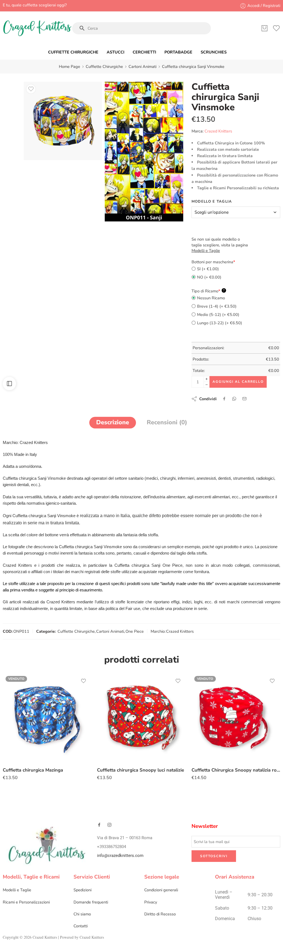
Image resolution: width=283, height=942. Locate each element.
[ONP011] (144, 151)
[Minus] (206, 385)
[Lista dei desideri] (31, 89)
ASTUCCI (115, 52)
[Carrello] (264, 28)
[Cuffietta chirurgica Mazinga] (47, 717)
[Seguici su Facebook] (99, 825)
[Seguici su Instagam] (109, 824)
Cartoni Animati (142, 66)
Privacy (150, 902)
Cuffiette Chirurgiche (104, 66)
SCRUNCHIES (214, 52)
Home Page (69, 66)
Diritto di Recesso (160, 914)
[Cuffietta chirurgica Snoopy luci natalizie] (141, 717)
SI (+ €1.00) (208, 269)
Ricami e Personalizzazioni (26, 902)
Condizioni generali (161, 890)
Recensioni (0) (167, 422)
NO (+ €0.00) (209, 277)
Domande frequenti (91, 902)
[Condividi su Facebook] (224, 399)
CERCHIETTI (144, 52)
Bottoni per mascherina (213, 262)
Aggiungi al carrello (238, 381)
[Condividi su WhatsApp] (234, 398)
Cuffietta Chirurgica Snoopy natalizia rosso (236, 770)
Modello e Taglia (212, 201)
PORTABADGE (178, 52)
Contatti (81, 926)
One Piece (134, 631)
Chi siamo (82, 914)
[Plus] (206, 379)
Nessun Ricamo (211, 298)
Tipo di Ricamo (208, 291)
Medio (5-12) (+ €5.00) (218, 314)
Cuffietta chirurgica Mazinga (33, 770)
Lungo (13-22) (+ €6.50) (219, 323)
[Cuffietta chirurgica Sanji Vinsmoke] (63, 121)
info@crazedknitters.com (120, 855)
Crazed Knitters (218, 131)
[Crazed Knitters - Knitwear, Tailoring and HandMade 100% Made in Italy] (37, 28)
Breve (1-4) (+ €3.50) (217, 306)
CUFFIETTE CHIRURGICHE (73, 52)
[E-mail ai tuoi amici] (244, 398)
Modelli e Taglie (17, 890)
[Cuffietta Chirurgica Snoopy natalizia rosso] (236, 717)
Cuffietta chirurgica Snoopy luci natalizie (140, 770)
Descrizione (112, 422)
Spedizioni (82, 890)
